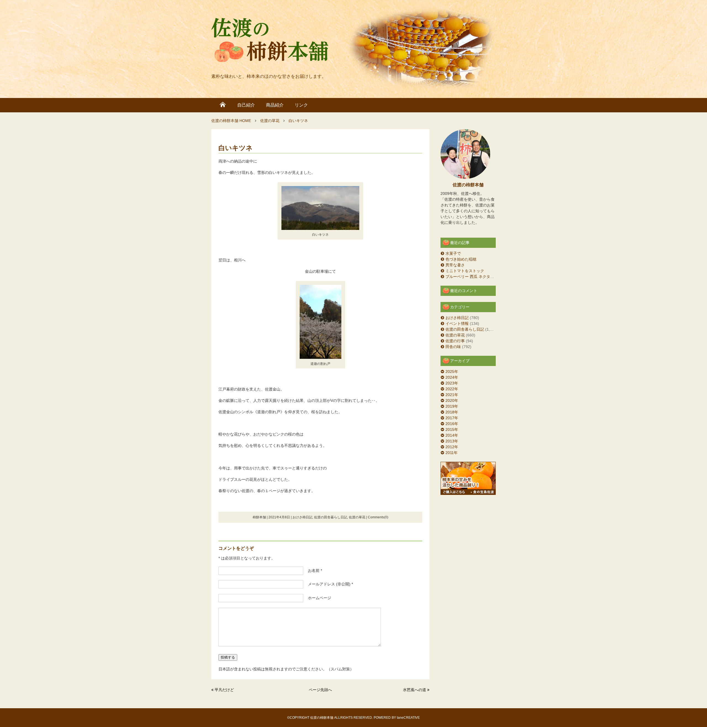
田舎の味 (453, 346)
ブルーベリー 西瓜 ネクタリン (471, 276)
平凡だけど (224, 690)
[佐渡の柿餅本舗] (270, 41)
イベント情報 (457, 323)
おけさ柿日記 (302, 517)
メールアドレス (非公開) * (328, 584)
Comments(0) (378, 517)
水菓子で (453, 253)
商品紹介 (275, 105)
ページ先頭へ (320, 690)
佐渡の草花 (357, 517)
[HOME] (223, 105)
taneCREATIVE (408, 718)
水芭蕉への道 (414, 690)
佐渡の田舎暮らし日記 (330, 517)
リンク (301, 105)
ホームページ (317, 598)
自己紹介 (246, 105)
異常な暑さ (455, 265)
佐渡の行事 (455, 341)
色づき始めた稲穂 (460, 259)
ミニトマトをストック (464, 271)
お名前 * (313, 570)
